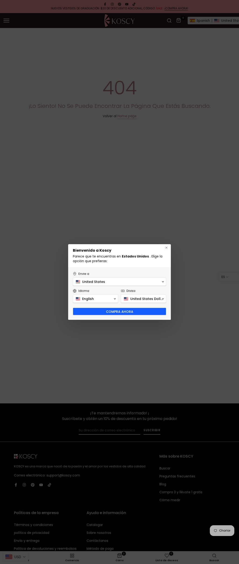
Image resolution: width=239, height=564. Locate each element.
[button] (119, 282)
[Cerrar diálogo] (166, 247)
